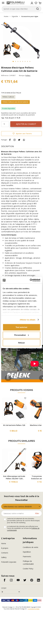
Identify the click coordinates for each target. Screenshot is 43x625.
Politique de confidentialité (28, 562)
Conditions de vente (30, 547)
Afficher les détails (27, 320)
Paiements (27, 556)
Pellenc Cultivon (8, 97)
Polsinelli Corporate (8, 562)
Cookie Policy (28, 568)
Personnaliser (20, 335)
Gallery (3, 557)
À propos (4, 548)
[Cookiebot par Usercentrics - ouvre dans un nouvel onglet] (30, 280)
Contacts (4, 553)
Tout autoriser (21, 327)
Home (6, 16)
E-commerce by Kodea (33, 609)
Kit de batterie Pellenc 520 (14, 425)
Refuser (21, 343)
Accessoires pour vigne (29, 16)
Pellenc (27, 75)
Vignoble (15, 16)
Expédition (27, 552)
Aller (37, 513)
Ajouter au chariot (26, 124)
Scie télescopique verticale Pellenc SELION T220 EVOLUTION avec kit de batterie (14, 477)
